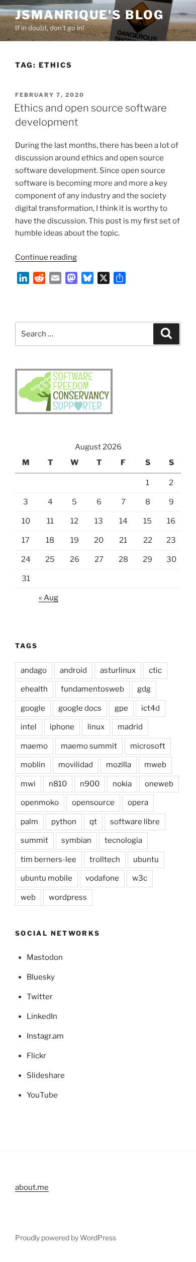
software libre (135, 821)
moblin (33, 764)
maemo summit (89, 746)
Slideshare (46, 1075)
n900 (90, 783)
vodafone (102, 878)
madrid (130, 726)
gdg (144, 689)
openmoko (40, 802)
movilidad (75, 764)
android (73, 670)
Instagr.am (45, 1036)
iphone (62, 726)
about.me (32, 1187)
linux (96, 726)
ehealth (34, 689)
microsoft (147, 746)
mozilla (118, 764)
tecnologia (123, 840)
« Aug (48, 597)
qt (93, 821)
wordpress (68, 897)
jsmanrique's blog (89, 15)
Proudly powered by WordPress (65, 1237)
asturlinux (118, 670)
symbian (76, 840)
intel (29, 726)
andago (34, 670)
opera (138, 802)
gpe (121, 708)
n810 (58, 783)
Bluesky (41, 977)
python (63, 821)
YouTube (42, 1095)
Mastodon (45, 957)
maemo (34, 746)
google (33, 708)
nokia (122, 783)
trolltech (104, 859)
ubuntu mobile (46, 878)
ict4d (150, 708)
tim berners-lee (48, 859)
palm (29, 821)
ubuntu (146, 859)
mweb (155, 764)
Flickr (36, 1055)
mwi (28, 783)
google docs (80, 708)
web (28, 897)
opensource (93, 802)
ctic (155, 670)
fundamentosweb (92, 689)
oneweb (159, 783)
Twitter (40, 996)
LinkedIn (42, 1016)
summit (34, 840)
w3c (139, 878)
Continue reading (46, 257)
